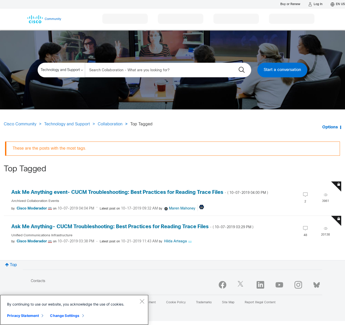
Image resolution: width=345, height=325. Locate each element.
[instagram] (298, 285)
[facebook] (222, 285)
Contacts (38, 281)
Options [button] (330, 127)
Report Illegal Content (260, 302)
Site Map (228, 302)
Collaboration (110, 124)
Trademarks (204, 302)
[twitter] (241, 285)
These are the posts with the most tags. (49, 148)
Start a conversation (282, 70)
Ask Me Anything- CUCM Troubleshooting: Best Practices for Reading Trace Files (132, 226)
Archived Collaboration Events (35, 201)
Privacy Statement (23, 315)
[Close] (141, 301)
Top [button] (13, 265)
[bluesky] (316, 284)
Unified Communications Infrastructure (41, 235)
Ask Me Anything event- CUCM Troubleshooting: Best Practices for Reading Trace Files (139, 192)
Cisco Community (20, 124)
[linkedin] (260, 285)
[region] (74, 310)
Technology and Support (67, 124)
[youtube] (279, 285)
